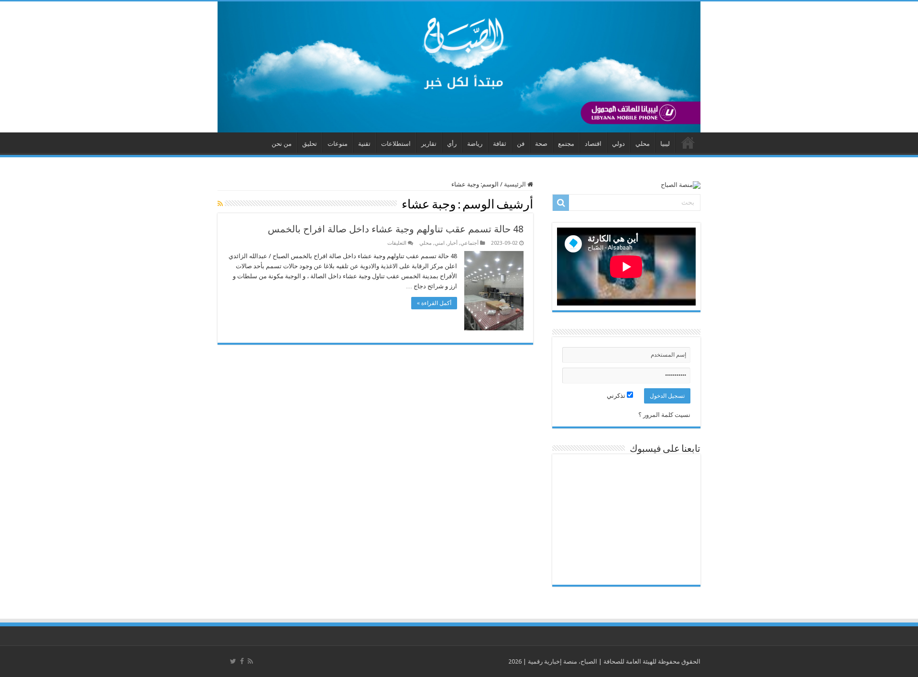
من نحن (282, 143)
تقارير (429, 143)
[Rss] (250, 661)
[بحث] (561, 203)
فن (521, 143)
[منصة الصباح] (459, 66)
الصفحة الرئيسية (688, 142)
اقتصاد (593, 143)
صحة (541, 143)
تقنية (364, 143)
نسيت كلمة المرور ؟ (664, 414)
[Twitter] (233, 661)
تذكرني (617, 395)
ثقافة (499, 143)
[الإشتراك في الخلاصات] (220, 203)
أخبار (453, 243)
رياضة (474, 143)
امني (440, 243)
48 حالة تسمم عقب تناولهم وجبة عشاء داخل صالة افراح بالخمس (396, 229)
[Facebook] (242, 661)
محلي (642, 143)
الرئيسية (515, 184)
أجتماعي (469, 243)
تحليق (309, 143)
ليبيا (665, 143)
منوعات (338, 143)
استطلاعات (396, 143)
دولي (618, 143)
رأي (452, 143)
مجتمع (566, 143)
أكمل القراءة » (434, 303)
